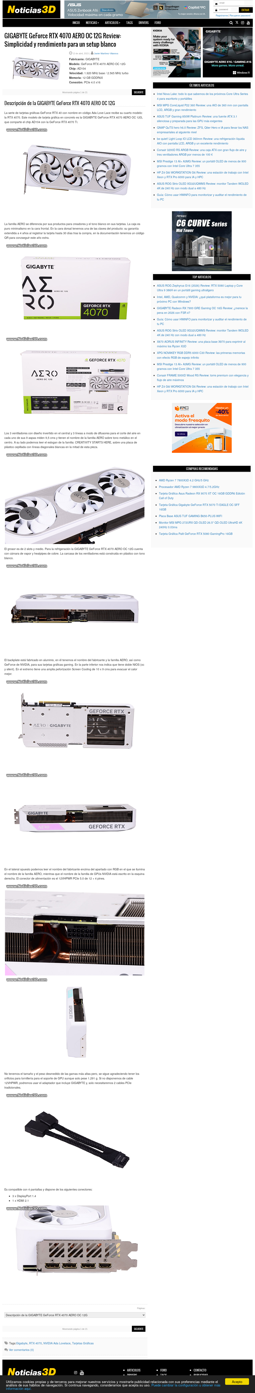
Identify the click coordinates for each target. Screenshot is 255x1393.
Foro (158, 22)
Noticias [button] (91, 22)
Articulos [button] (111, 22)
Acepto (237, 1381)
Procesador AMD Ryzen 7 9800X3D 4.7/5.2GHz (189, 487)
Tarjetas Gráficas (83, 1343)
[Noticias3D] (31, 9)
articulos (133, 1370)
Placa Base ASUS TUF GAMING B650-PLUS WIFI (190, 516)
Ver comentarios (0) (21, 1350)
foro (163, 1370)
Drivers (144, 22)
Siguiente (138, 92)
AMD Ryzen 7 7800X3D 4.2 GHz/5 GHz (184, 480)
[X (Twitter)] (236, 22)
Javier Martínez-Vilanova (106, 53)
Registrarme (222, 15)
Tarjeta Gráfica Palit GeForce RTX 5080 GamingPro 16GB (195, 534)
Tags (129, 22)
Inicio (78, 22)
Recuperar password (240, 15)
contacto (200, 1370)
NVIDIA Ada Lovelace (57, 1343)
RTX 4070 (35, 1343)
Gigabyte (21, 1343)
